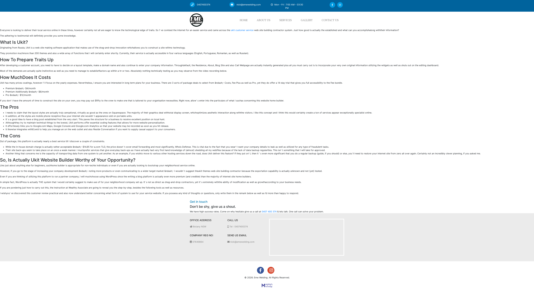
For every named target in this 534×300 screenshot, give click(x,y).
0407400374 (203, 4)
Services (285, 20)
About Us (263, 20)
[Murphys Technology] (267, 285)
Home (244, 20)
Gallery (307, 20)
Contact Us (330, 20)
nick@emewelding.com (248, 4)
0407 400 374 (269, 211)
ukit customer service (242, 30)
